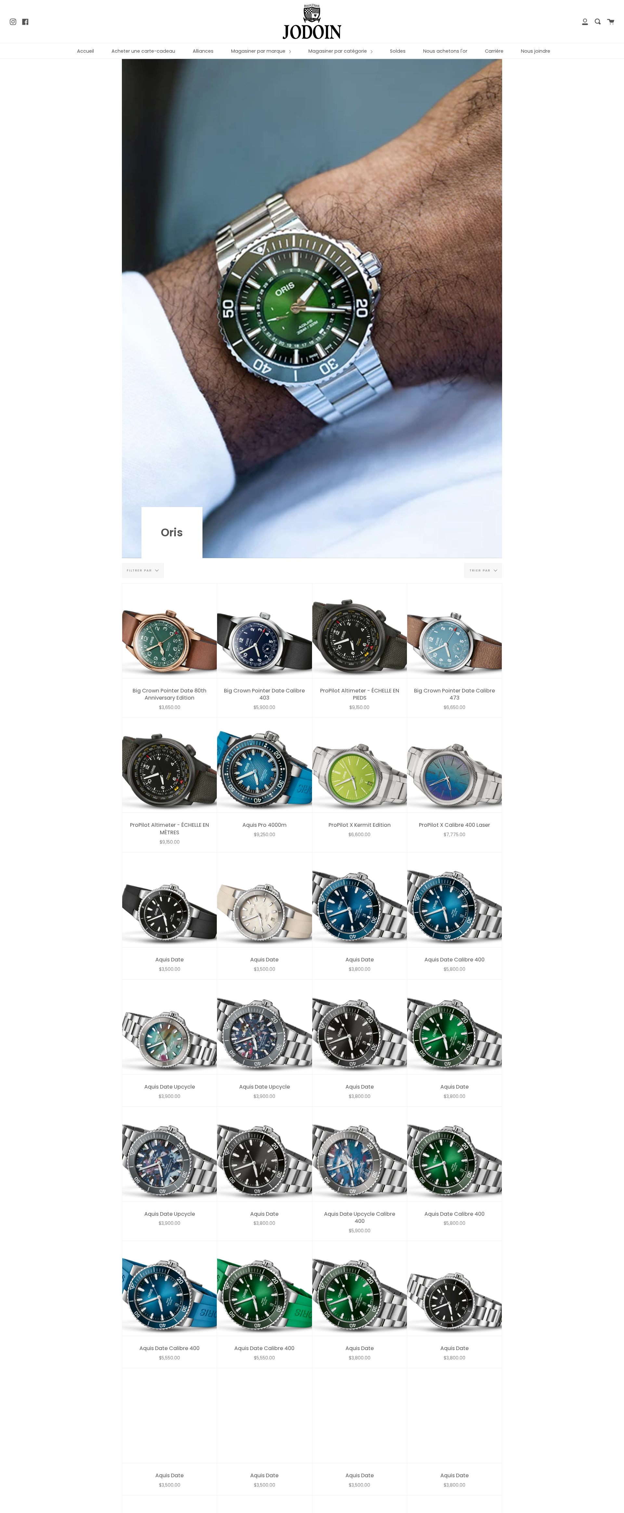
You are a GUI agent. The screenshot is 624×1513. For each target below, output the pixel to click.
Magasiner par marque (259, 51)
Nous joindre (535, 51)
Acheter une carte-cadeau (143, 51)
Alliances (203, 51)
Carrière (494, 51)
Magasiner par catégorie (338, 51)
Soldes (398, 51)
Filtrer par (140, 570)
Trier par (481, 570)
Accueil (85, 51)
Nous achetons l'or (445, 51)
